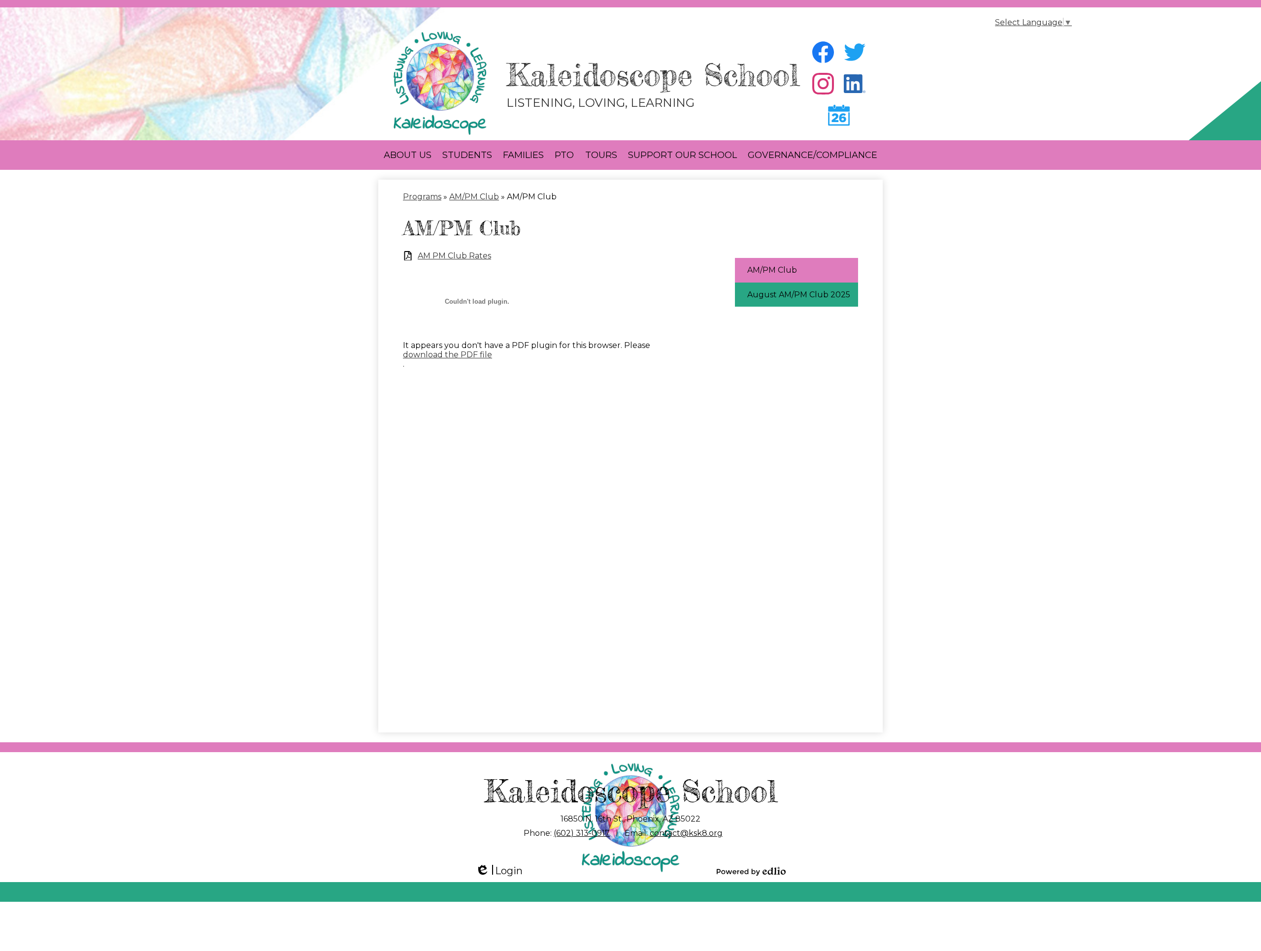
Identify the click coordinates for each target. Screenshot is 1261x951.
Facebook (823, 52)
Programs (422, 196)
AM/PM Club (474, 196)
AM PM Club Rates (454, 255)
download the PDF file (447, 354)
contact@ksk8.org (686, 833)
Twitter (854, 52)
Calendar (839, 115)
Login (499, 871)
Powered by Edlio (751, 871)
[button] (407, 155)
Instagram (823, 83)
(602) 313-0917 (582, 833)
